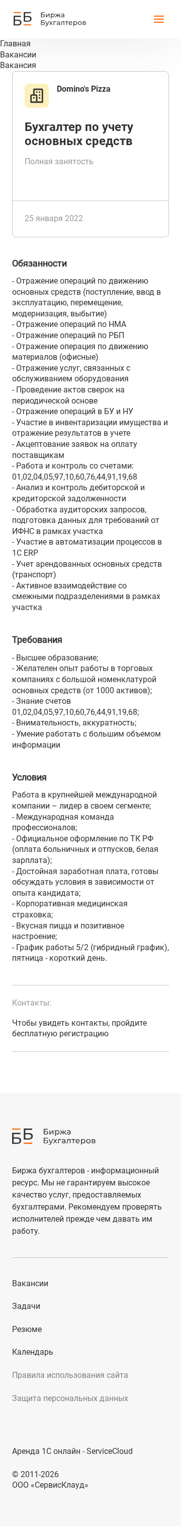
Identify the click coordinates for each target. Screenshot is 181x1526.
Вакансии (30, 1283)
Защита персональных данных (70, 1398)
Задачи (26, 1306)
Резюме (27, 1329)
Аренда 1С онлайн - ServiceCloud (72, 1451)
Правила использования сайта (70, 1375)
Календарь (32, 1352)
